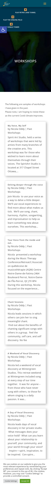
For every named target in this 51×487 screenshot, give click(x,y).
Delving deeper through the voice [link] (25, 184)
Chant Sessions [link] (15, 302)
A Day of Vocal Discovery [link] (21, 412)
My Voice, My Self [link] (17, 125)
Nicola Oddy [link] (18, 128)
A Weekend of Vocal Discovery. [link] (24, 353)
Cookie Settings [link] (11, 481)
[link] (3, 29)
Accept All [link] (25, 481)
